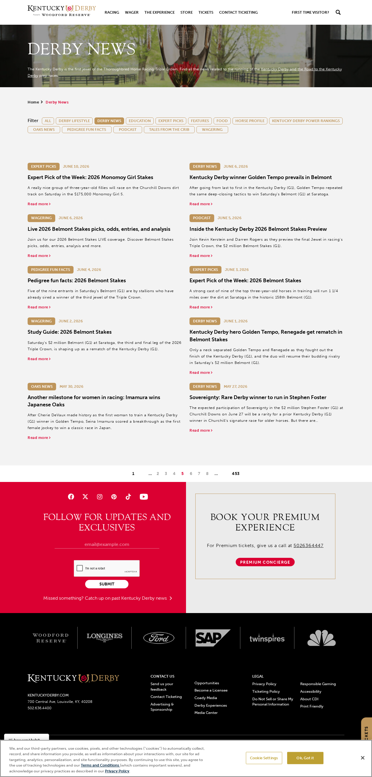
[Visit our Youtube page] (142, 496)
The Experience (159, 12)
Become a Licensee (211, 690)
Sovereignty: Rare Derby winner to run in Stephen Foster (257, 397)
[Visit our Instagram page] (99, 496)
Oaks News (44, 129)
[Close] (362, 757)
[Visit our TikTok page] (128, 496)
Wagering (212, 129)
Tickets (205, 12)
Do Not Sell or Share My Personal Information (272, 701)
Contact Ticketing (238, 12)
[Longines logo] (104, 638)
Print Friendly (311, 706)
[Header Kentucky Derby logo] (62, 12)
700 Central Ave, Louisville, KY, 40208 (60, 701)
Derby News (109, 121)
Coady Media (205, 698)
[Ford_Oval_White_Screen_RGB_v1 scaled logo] (159, 637)
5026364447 (308, 545)
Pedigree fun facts (86, 129)
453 (236, 473)
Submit (106, 584)
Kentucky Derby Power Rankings (306, 121)
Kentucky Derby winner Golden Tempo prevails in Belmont (260, 177)
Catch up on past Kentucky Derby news (126, 598)
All (48, 121)
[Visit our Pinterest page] (114, 496)
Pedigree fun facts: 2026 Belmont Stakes (77, 280)
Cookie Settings (264, 758)
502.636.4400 (39, 708)
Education (140, 121)
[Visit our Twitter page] (85, 496)
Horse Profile (249, 121)
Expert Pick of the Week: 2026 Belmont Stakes (245, 280)
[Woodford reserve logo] (50, 638)
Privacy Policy (264, 684)
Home (33, 102)
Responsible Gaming (318, 684)
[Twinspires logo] (267, 638)
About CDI (309, 699)
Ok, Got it (305, 758)
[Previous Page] (141, 473)
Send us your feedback (162, 686)
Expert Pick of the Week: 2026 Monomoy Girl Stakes (90, 177)
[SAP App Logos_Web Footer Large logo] (213, 638)
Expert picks (170, 121)
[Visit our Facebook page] (71, 496)
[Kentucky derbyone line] (73, 678)
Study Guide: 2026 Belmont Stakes (70, 332)
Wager (132, 12)
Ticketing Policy (266, 691)
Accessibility (310, 691)
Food (222, 121)
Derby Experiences (210, 705)
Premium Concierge (265, 562)
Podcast (128, 129)
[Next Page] (225, 473)
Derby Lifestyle (74, 121)
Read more (38, 204)
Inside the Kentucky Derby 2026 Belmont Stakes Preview (258, 229)
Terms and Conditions (100, 765)
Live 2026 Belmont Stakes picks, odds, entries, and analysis (99, 229)
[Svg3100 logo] (321, 638)
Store (186, 12)
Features (200, 121)
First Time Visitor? (310, 12)
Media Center (206, 712)
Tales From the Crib (169, 129)
